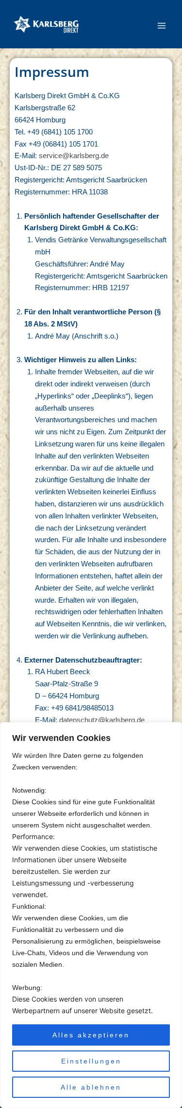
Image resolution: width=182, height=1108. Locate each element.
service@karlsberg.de (74, 156)
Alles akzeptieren (91, 1035)
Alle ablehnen (91, 1087)
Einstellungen (91, 1061)
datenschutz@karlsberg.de (102, 720)
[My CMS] (46, 24)
